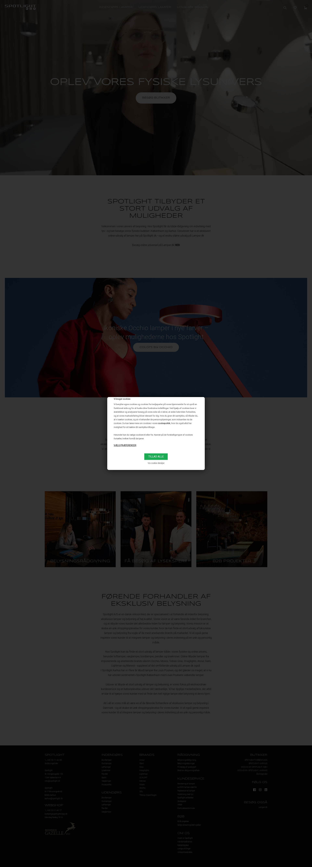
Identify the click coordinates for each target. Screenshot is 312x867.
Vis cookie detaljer (156, 463)
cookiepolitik (164, 423)
